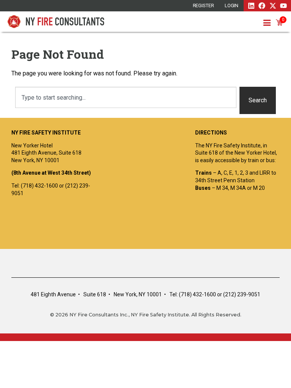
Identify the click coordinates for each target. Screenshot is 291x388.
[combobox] (125, 97)
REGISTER (203, 5)
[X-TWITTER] (273, 5)
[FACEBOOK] (262, 5)
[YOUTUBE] (283, 5)
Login (232, 5)
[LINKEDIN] (251, 5)
